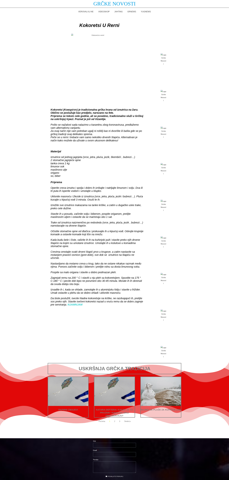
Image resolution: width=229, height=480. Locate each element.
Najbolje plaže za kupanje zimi (161, 410)
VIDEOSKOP (104, 12)
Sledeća (127, 421)
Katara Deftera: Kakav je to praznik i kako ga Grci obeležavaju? (114, 413)
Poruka (95, 460)
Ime (94, 441)
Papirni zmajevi (68, 410)
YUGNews (146, 12)
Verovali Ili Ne (86, 12)
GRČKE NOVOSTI (114, 4)
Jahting (118, 12)
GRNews (131, 12)
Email (95, 450)
